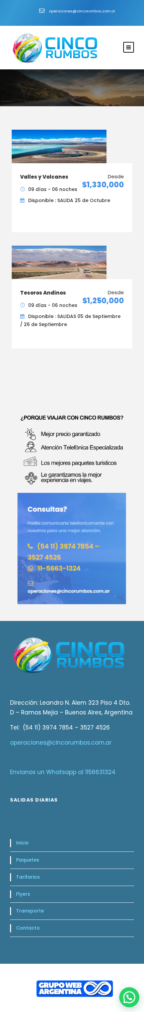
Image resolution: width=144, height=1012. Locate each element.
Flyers (23, 894)
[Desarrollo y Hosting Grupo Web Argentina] (72, 991)
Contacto (28, 928)
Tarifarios (28, 877)
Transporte (30, 910)
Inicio (22, 842)
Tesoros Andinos (43, 292)
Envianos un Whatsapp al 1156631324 (63, 772)
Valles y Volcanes (44, 176)
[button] (129, 997)
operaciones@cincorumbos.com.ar (61, 743)
